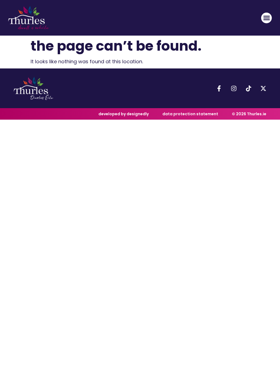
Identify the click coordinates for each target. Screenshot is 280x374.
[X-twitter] (263, 88)
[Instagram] (234, 88)
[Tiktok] (249, 88)
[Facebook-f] (219, 88)
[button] (266, 18)
